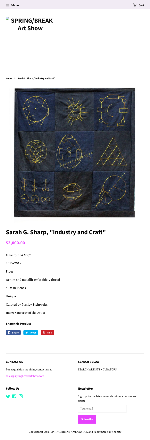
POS (85, 432)
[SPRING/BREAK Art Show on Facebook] (14, 397)
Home (9, 78)
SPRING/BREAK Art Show (66, 432)
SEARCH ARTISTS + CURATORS (97, 369)
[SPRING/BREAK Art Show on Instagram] (21, 397)
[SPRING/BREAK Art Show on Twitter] (8, 397)
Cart (141, 5)
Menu (15, 5)
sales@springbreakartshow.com (25, 376)
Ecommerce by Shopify (107, 432)
